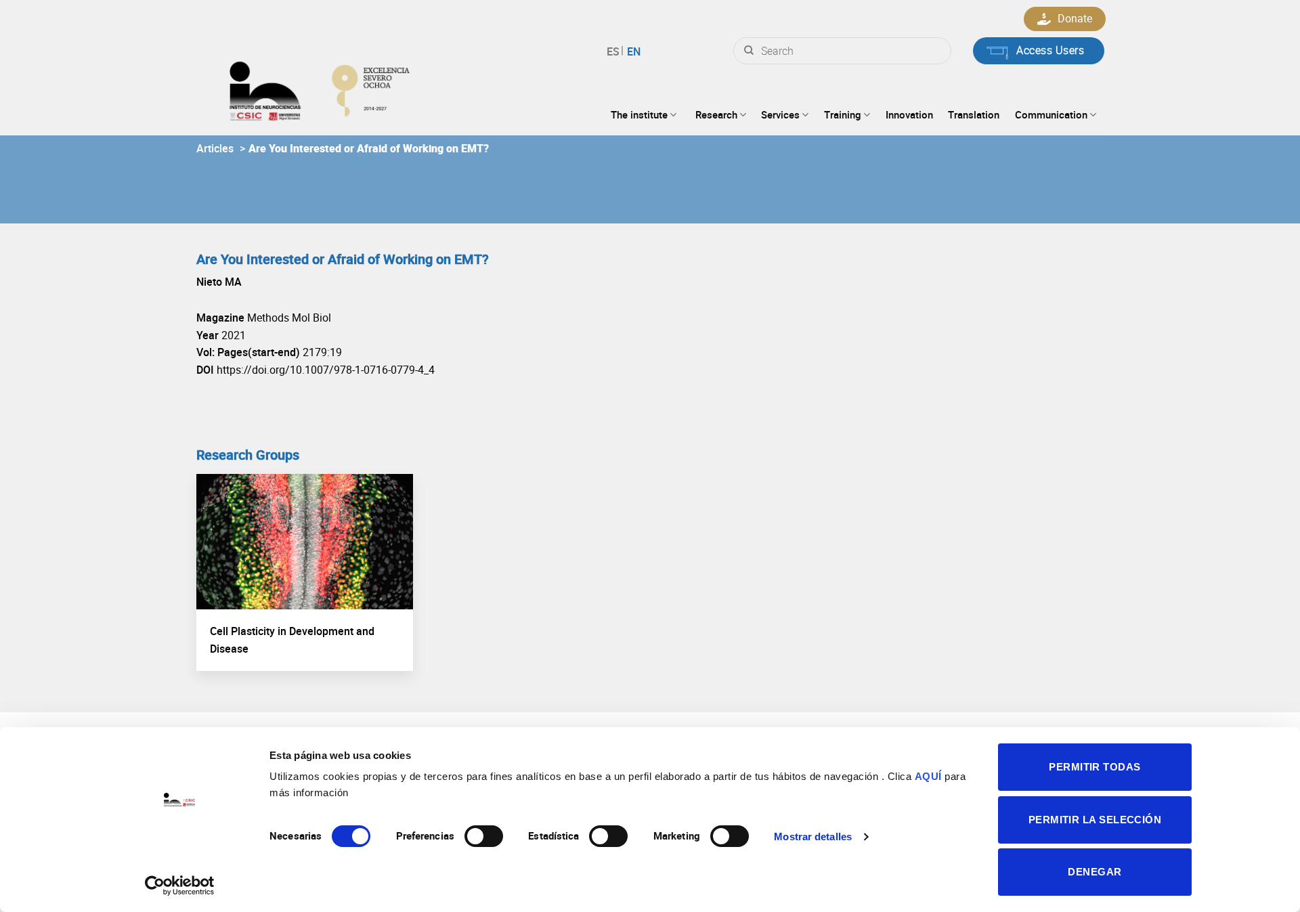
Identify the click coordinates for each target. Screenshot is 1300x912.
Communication (1051, 114)
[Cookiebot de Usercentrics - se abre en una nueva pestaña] (180, 885)
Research (716, 114)
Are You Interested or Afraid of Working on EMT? (368, 148)
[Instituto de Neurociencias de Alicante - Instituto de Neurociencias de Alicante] (362, 88)
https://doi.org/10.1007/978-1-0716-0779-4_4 (326, 369)
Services (780, 114)
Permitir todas (1094, 767)
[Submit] (749, 51)
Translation (973, 114)
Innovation (909, 114)
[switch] (483, 836)
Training (842, 114)
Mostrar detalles (813, 836)
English (632, 51)
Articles (215, 148)
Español (615, 51)
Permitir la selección (1094, 819)
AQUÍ (928, 776)
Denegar (1094, 871)
